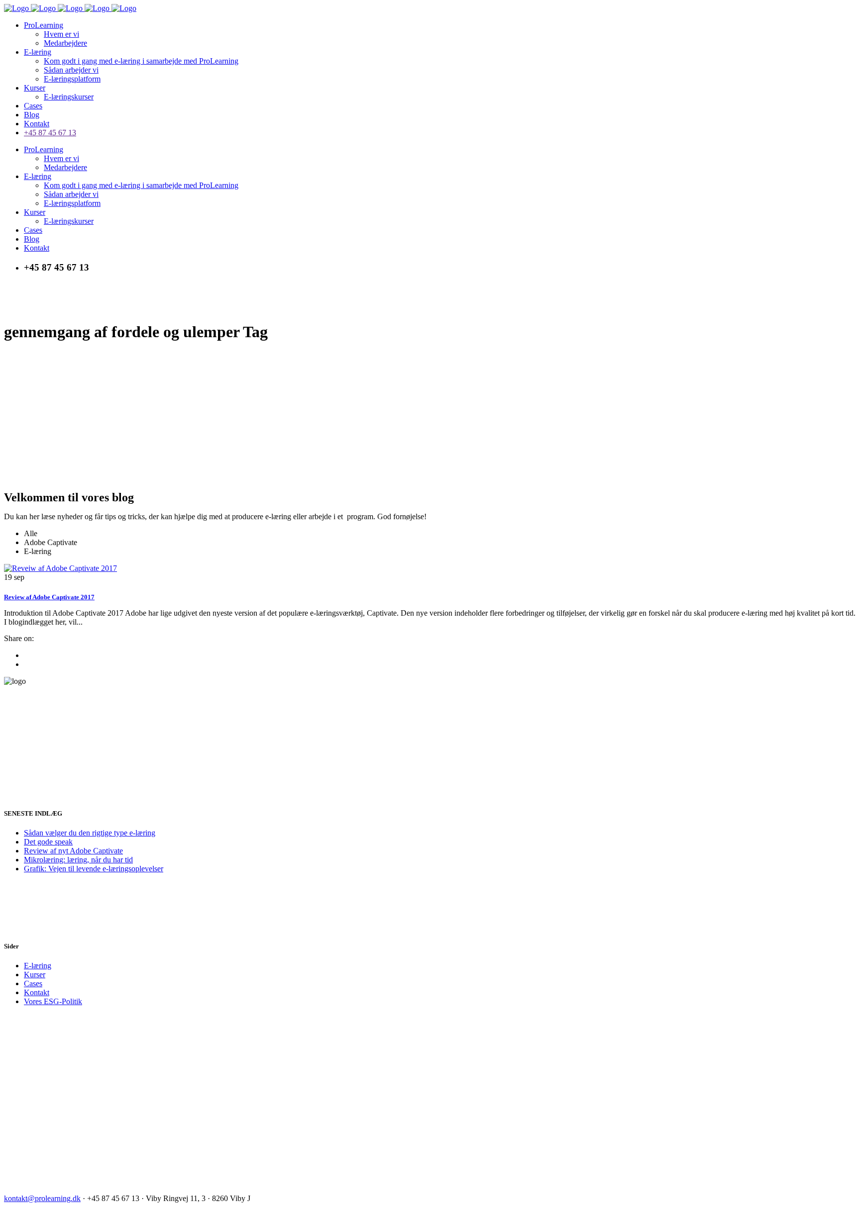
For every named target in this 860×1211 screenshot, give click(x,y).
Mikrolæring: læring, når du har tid (78, 859)
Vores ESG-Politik (53, 1001)
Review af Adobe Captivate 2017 (49, 597)
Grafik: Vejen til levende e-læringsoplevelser (93, 868)
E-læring (37, 965)
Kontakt (36, 992)
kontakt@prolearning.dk (42, 1198)
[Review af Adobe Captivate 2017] (60, 568)
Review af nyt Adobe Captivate (73, 850)
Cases (33, 983)
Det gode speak (48, 842)
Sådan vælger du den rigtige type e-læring (89, 833)
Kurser (34, 974)
